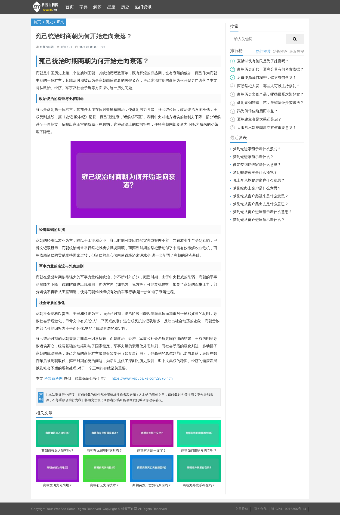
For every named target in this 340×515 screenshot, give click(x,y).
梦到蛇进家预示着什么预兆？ (257, 149)
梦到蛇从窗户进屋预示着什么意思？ (262, 212)
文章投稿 (241, 509)
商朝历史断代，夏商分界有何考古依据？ (270, 69)
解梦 (97, 7)
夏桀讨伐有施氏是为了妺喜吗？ (263, 61)
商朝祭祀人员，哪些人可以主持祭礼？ (268, 86)
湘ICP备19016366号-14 (288, 509)
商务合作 (260, 509)
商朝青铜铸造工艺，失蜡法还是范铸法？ (270, 103)
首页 (69, 7)
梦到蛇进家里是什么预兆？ (255, 172)
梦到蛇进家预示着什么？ (253, 157)
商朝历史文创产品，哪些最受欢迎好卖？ (270, 94)
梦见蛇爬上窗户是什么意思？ (257, 188)
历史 (125, 7)
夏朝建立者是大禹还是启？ (259, 119)
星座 (111, 7)
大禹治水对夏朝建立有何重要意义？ (266, 128)
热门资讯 (143, 7)
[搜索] (295, 39)
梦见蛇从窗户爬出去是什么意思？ (260, 204)
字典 (83, 7)
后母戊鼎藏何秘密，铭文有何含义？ (266, 78)
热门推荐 (263, 51)
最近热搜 (296, 51)
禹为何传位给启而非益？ (257, 111)
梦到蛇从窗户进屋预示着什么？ (259, 220)
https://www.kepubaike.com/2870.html (142, 378)
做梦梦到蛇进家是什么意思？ (257, 165)
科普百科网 (53, 378)
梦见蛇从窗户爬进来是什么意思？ (260, 196)
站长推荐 (280, 51)
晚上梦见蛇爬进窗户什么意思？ (259, 180)
